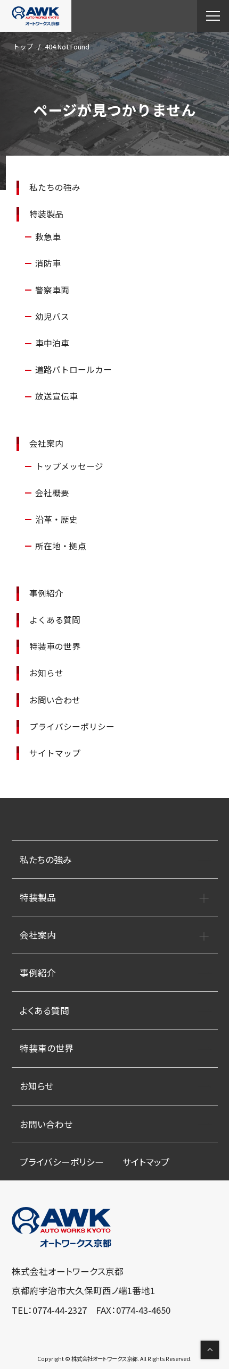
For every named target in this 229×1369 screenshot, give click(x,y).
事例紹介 (46, 593)
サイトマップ (54, 753)
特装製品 (46, 214)
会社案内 (46, 443)
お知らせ (46, 673)
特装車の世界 (54, 646)
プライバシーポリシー (71, 726)
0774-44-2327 (59, 1310)
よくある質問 (54, 620)
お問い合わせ (54, 700)
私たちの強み (54, 187)
